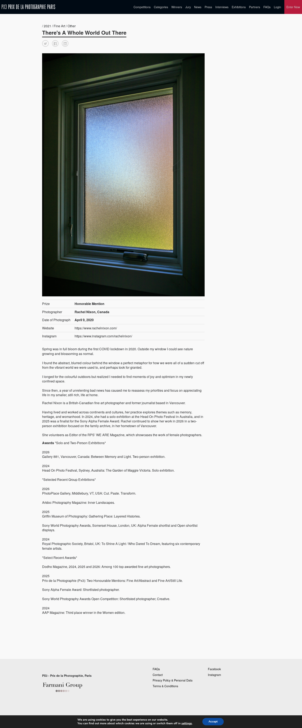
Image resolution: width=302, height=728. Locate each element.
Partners (254, 7)
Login (277, 7)
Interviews (221, 7)
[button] (45, 43)
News (197, 7)
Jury (188, 7)
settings (186, 723)
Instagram (214, 675)
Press (208, 7)
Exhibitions (239, 7)
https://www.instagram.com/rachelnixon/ (103, 336)
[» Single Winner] (28, 7)
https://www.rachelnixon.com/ (96, 328)
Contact (158, 675)
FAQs (267, 7)
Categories (161, 7)
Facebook (214, 669)
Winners (176, 7)
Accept (213, 721)
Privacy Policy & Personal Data (172, 680)
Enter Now (293, 7)
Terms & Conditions (165, 686)
